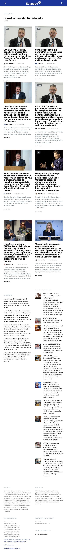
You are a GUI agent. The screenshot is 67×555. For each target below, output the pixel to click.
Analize (39, 85)
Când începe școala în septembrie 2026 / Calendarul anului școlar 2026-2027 (52, 320)
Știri (7, 28)
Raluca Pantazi (10, 63)
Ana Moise (40, 63)
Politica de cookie (9, 545)
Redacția (8, 193)
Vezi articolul (7, 81)
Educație (40, 223)
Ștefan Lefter (41, 193)
